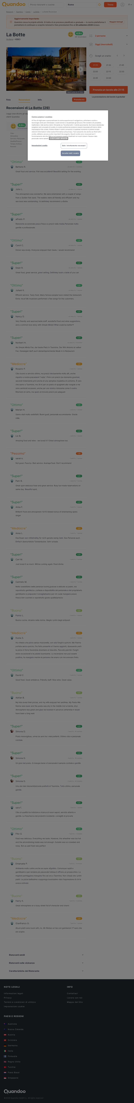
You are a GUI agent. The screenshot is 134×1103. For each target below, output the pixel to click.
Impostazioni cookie (40, 145)
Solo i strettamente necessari (74, 146)
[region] (68, 135)
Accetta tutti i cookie (70, 153)
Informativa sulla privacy (58, 138)
